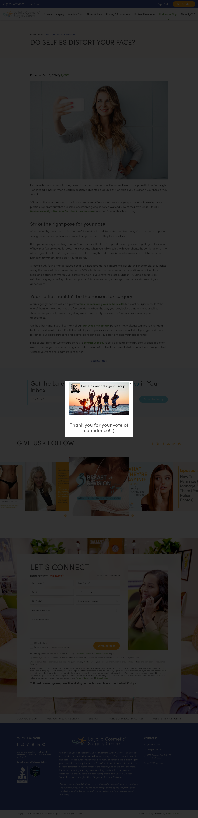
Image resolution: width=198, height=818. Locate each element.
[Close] (130, 383)
